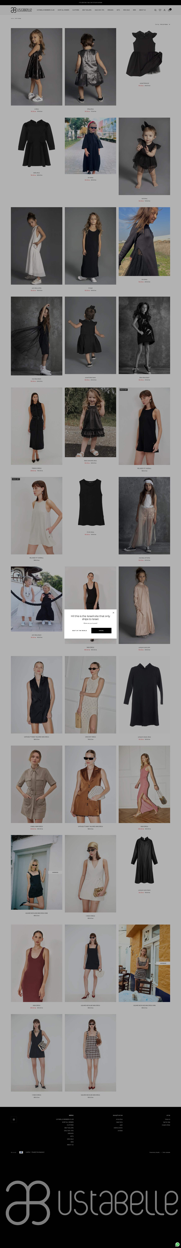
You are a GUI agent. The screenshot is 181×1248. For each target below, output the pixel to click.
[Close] (113, 612)
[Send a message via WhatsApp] (177, 1244)
